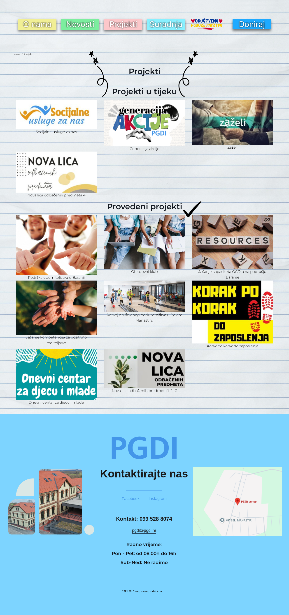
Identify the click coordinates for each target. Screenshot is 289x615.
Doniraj (252, 24)
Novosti (80, 24)
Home (16, 54)
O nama (37, 24)
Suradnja (166, 24)
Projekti (123, 24)
